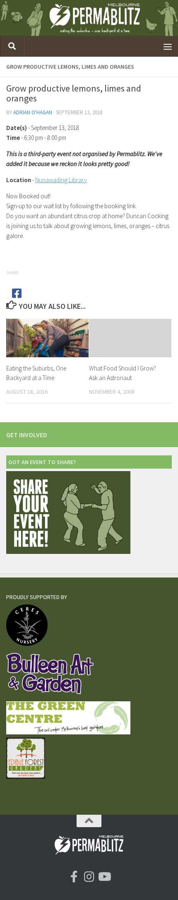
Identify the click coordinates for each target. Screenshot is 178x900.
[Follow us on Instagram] (89, 877)
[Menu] (167, 46)
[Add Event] (68, 552)
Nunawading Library (61, 180)
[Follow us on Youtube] (104, 877)
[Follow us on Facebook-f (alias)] (74, 877)
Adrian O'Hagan (32, 112)
